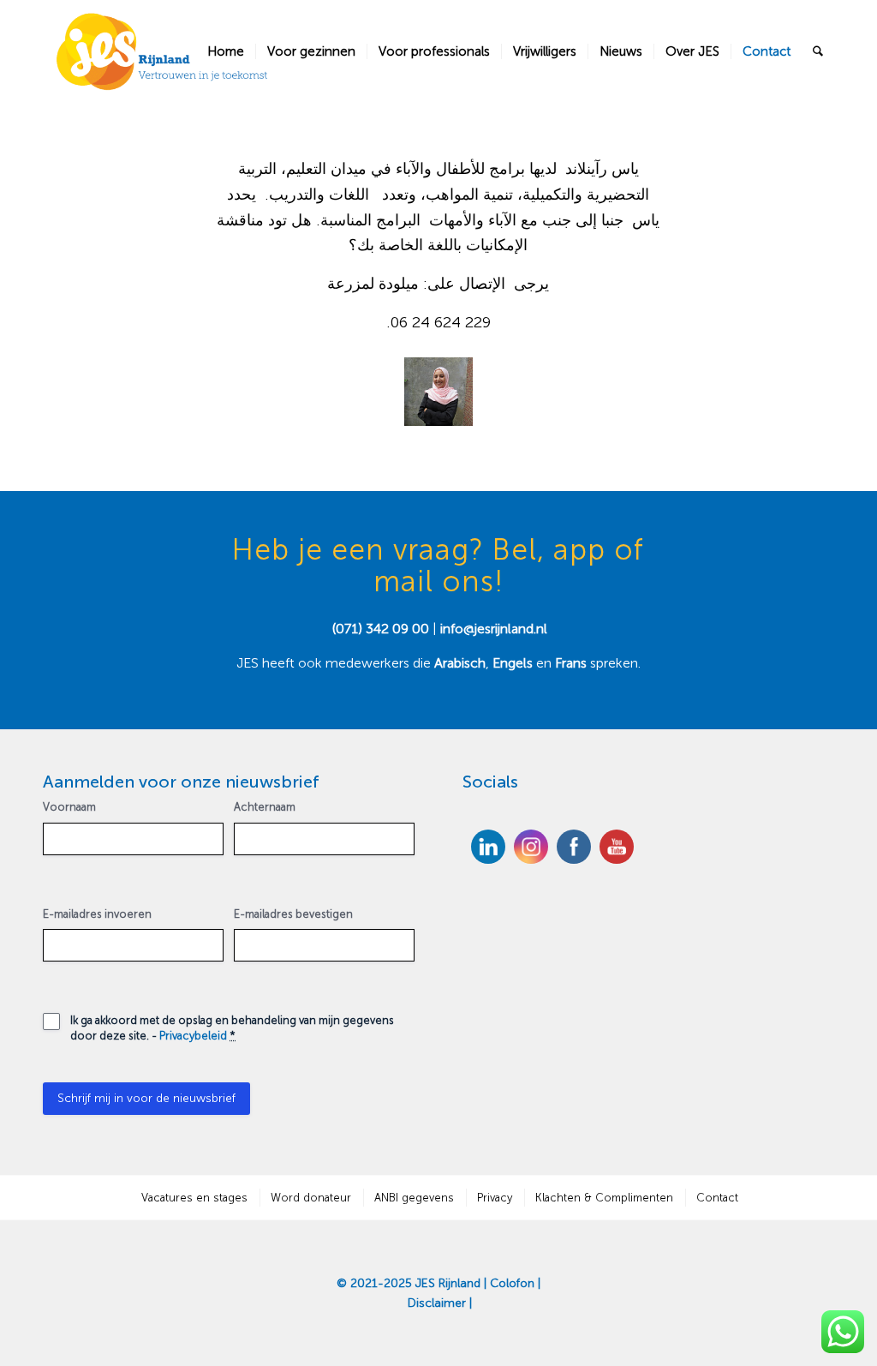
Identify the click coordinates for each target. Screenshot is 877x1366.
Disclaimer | (440, 1303)
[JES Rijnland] (163, 51)
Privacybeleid (193, 1035)
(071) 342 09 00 (380, 628)
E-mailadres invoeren (97, 914)
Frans (572, 663)
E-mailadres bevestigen (293, 914)
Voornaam (69, 806)
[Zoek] (818, 51)
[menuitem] (225, 51)
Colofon (512, 1283)
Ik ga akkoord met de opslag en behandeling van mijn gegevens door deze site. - (232, 1028)
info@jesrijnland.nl (493, 628)
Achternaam (264, 806)
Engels (512, 663)
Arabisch (460, 663)
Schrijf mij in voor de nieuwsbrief (146, 1098)
